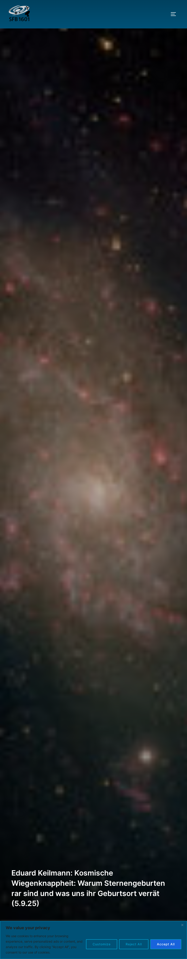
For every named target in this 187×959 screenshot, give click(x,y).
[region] (93, 940)
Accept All (166, 944)
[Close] (182, 925)
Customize (102, 944)
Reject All (134, 944)
